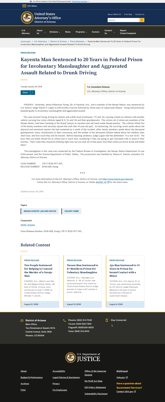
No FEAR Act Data (93, 381)
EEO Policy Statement (95, 387)
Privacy (56, 383)
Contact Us (139, 14)
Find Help (128, 14)
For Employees (60, 390)
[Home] (42, 22)
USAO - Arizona (28, 225)
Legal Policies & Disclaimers (66, 377)
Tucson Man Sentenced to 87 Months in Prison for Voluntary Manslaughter (82, 269)
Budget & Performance (32, 377)
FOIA (23, 390)
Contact (125, 391)
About (24, 371)
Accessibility (59, 371)
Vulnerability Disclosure (96, 394)
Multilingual (122, 371)
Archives (25, 383)
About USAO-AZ (114, 14)
